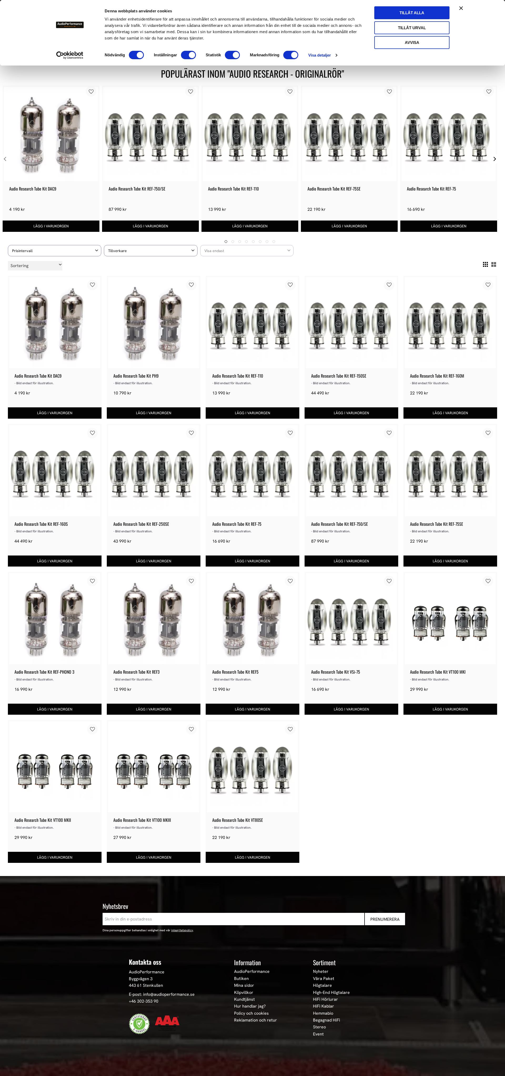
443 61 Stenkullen (146, 985)
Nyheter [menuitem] (321, 971)
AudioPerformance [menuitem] (252, 971)
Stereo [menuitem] (319, 1027)
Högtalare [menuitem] (322, 985)
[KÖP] (51, 226)
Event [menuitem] (318, 1034)
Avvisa (412, 42)
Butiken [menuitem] (241, 978)
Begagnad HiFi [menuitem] (326, 1020)
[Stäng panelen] (461, 8)
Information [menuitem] (247, 962)
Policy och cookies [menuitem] (251, 1013)
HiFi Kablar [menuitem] (323, 1006)
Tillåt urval (412, 28)
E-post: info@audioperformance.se (162, 994)
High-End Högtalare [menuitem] (331, 992)
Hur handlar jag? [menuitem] (250, 1006)
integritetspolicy (182, 930)
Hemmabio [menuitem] (323, 1013)
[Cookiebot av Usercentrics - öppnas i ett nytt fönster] (70, 55)
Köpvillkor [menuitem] (243, 992)
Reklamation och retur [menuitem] (255, 1020)
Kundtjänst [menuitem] (244, 999)
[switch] (188, 55)
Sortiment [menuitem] (324, 962)
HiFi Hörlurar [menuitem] (325, 999)
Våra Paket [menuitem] (323, 978)
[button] (54, 250)
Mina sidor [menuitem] (244, 985)
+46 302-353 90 (143, 1001)
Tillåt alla (412, 13)
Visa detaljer (319, 55)
